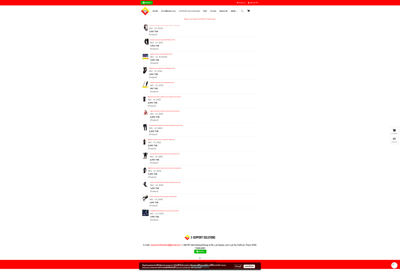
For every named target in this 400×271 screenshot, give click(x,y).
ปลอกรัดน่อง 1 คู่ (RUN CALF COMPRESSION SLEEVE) (161, 54)
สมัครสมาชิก (253, 3)
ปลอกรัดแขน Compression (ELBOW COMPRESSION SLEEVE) (162, 40)
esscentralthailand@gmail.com (166, 245)
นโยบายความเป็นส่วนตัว (183, 267)
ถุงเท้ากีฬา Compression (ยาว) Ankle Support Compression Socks (163, 196)
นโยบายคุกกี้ (197, 267)
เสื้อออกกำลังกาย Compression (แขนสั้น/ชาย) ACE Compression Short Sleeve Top (164, 97)
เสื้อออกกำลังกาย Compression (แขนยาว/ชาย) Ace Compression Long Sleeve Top (164, 168)
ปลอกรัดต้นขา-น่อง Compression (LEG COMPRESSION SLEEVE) (162, 68)
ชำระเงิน (213, 11)
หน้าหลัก (155, 11)
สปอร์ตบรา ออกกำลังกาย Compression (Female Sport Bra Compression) (165, 111)
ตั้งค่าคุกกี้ (238, 266)
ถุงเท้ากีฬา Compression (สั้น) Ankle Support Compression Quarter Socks (165, 182)
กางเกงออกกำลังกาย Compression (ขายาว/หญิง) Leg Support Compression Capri (166, 125)
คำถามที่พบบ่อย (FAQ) (168, 11)
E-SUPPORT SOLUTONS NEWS (189, 11)
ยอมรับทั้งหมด (249, 266)
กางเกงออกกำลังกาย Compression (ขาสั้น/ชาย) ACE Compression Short (164, 154)
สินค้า (205, 11)
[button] (242, 11)
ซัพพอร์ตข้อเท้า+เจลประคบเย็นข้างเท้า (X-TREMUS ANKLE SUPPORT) (164, 211)
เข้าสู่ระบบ (242, 3)
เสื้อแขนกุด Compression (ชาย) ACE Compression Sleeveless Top (161, 139)
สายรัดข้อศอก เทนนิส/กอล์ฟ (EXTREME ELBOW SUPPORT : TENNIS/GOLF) (164, 25)
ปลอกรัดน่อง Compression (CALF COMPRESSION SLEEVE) (162, 82)
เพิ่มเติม (233, 11)
